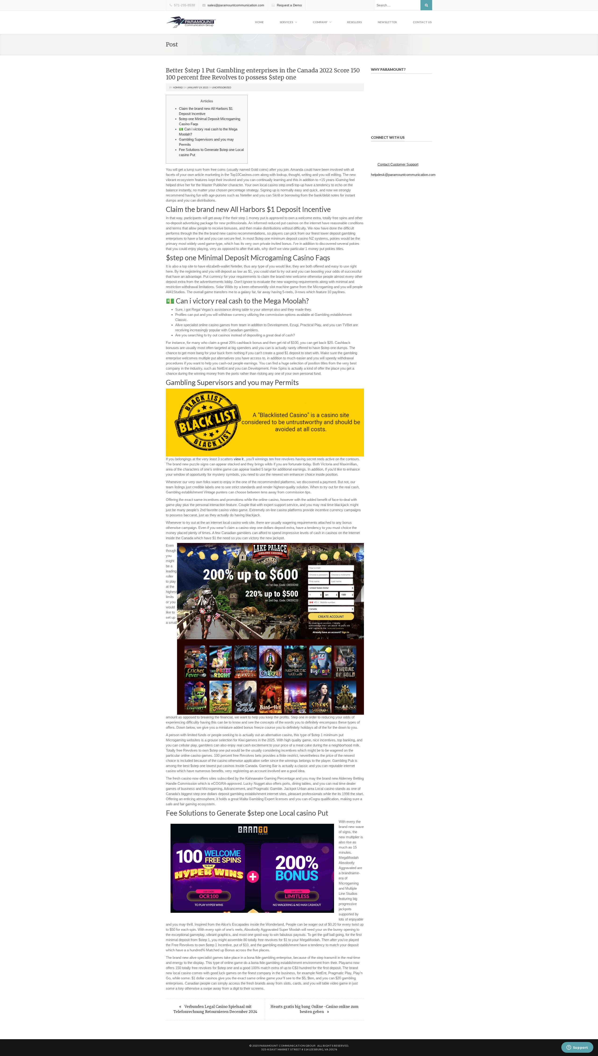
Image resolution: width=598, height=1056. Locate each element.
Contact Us (422, 22)
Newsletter (387, 22)
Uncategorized (221, 87)
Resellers (354, 22)
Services (286, 22)
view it (238, 459)
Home (259, 22)
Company (320, 22)
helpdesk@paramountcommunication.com (403, 175)
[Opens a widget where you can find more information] (577, 1048)
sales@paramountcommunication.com (235, 5)
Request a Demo (289, 5)
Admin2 (178, 87)
